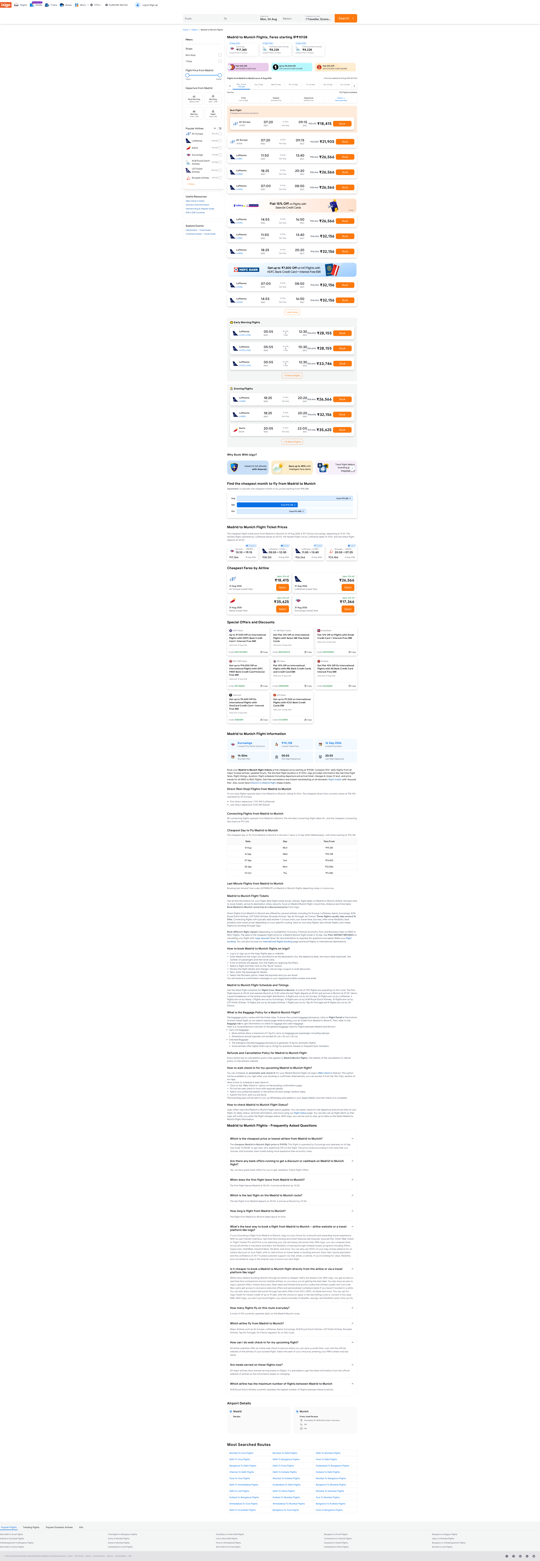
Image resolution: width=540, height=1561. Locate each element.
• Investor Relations (120, 1556)
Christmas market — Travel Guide (200, 234)
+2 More (190, 184)
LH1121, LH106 (245, 335)
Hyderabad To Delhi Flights (287, 1484)
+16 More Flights (292, 441)
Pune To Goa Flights (239, 1478)
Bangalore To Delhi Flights (242, 1465)
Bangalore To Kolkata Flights (330, 1503)
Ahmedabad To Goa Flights (243, 1503)
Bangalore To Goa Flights (286, 1510)
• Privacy (70, 1556)
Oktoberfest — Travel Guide (198, 230)
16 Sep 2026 (333, 742)
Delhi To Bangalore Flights (286, 1459)
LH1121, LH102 (245, 350)
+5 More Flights (292, 375)
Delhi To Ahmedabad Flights (243, 1484)
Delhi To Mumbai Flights (328, 1453)
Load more (292, 312)
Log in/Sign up (150, 5)
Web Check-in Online (195, 201)
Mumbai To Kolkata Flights (286, 1478)
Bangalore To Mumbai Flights (331, 1484)
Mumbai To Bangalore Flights (331, 1478)
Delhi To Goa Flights (239, 1459)
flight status (300, 1113)
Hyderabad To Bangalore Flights (332, 1465)
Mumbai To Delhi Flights (285, 1453)
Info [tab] (81, 1527)
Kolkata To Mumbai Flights (286, 1497)
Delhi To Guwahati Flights (242, 1510)
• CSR (129, 1556)
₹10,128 (287, 742)
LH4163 (239, 223)
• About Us (109, 1556)
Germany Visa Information (197, 205)
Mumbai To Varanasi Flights (330, 1491)
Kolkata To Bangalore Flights (244, 1497)
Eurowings (245, 742)
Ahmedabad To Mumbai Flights (289, 1503)
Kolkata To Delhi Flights (328, 1472)
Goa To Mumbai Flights (328, 1497)
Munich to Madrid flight (263, 782)
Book (342, 123)
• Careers (88, 1556)
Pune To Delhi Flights (326, 1459)
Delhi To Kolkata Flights (285, 1472)
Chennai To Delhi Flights (241, 1472)
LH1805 (239, 174)
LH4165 (239, 189)
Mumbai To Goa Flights (241, 1453)
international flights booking (277, 941)
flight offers (302, 1170)
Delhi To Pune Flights (283, 1465)
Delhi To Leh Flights (239, 1491)
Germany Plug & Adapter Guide (200, 209)
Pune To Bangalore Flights (329, 1510)
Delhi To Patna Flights (284, 1491)
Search (343, 18)
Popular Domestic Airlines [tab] (59, 1527)
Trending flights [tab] (31, 1527)
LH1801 (239, 159)
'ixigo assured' (262, 938)
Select (282, 587)
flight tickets (334, 779)
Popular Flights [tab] (9, 1527)
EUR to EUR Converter (195, 212)
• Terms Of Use (79, 1556)
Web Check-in (325, 1073)
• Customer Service (98, 1556)
